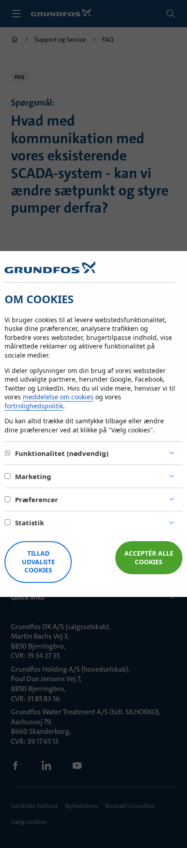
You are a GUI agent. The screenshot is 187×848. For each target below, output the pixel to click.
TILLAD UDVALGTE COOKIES (38, 562)
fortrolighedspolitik (34, 406)
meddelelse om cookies (58, 397)
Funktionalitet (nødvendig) (61, 453)
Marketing (33, 476)
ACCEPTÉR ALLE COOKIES (148, 557)
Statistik (29, 522)
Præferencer (36, 499)
